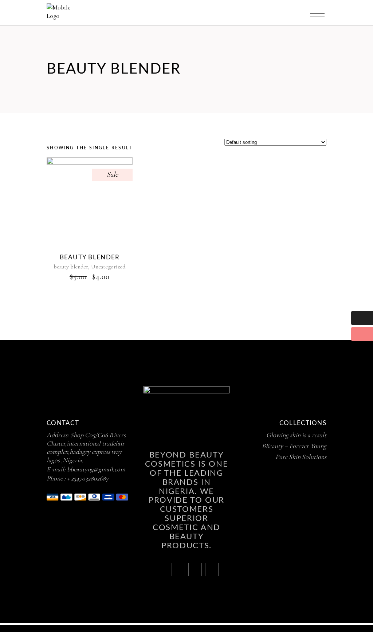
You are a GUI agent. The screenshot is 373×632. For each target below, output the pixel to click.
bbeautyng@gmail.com (96, 469)
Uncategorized (108, 266)
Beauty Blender (90, 257)
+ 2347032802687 (88, 478)
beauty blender (71, 266)
